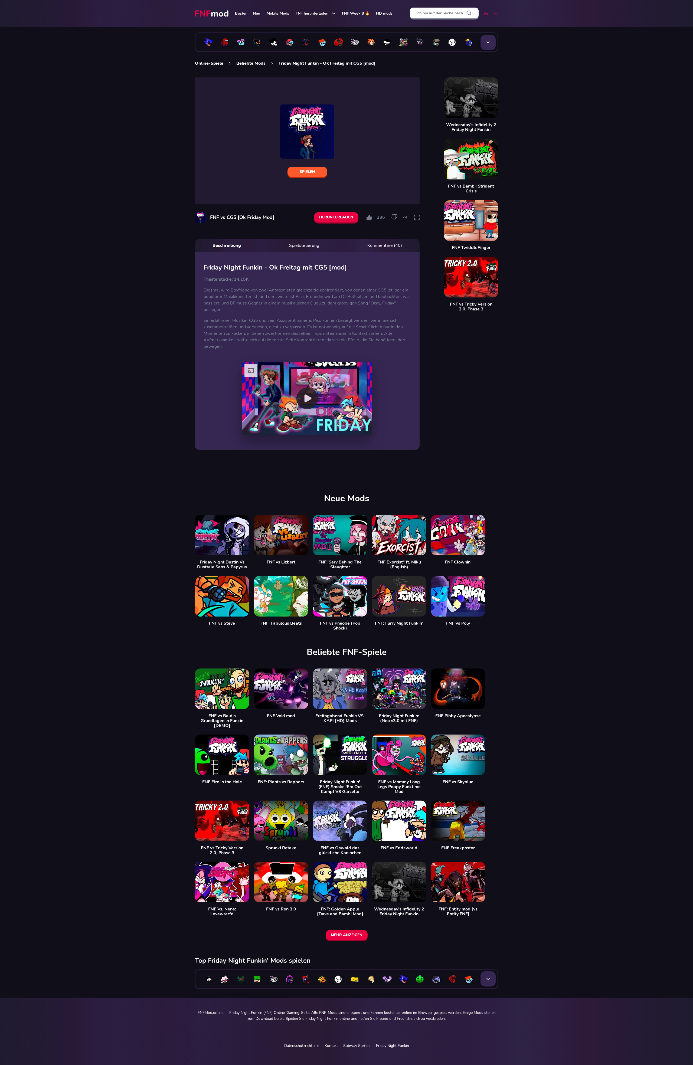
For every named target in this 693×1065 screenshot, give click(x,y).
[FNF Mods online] (212, 13)
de (486, 13)
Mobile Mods (278, 13)
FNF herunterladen (312, 13)
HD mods (384, 13)
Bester (241, 13)
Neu (256, 13)
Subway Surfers (357, 1045)
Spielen (307, 171)
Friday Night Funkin (392, 1045)
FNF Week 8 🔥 (356, 13)
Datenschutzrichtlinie (301, 1045)
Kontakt (331, 1045)
